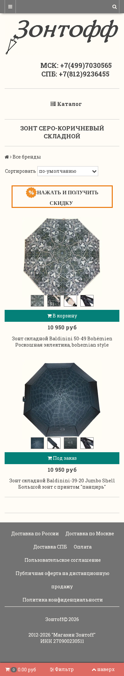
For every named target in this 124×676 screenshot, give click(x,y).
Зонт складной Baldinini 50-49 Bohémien (62, 338)
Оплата (82, 547)
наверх (106, 669)
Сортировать (20, 171)
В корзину (64, 316)
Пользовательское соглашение (62, 560)
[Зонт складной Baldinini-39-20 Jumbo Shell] (62, 399)
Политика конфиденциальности (62, 600)
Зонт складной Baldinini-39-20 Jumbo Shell (62, 480)
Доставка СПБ (49, 547)
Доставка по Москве (89, 533)
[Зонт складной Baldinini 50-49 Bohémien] (62, 257)
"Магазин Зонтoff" (74, 635)
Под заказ (64, 458)
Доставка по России (34, 533)
